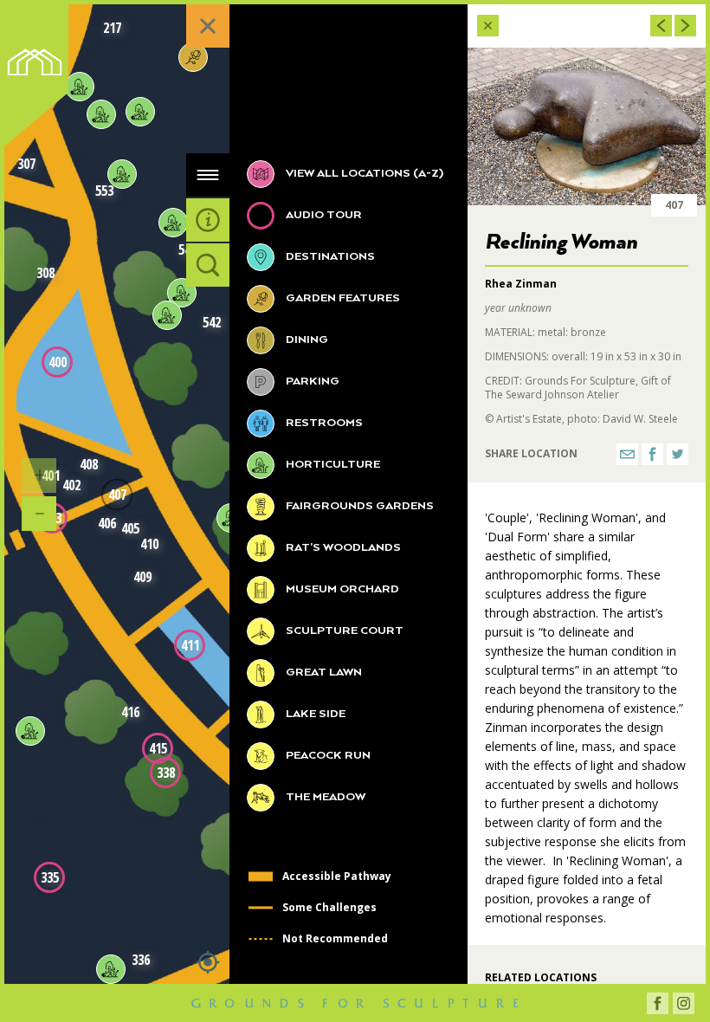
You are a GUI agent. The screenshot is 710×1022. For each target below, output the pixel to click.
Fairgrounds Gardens (358, 506)
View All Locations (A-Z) (363, 173)
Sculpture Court (343, 630)
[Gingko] (30, 731)
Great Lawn (322, 672)
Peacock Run (327, 755)
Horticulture (331, 464)
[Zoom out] (39, 513)
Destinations (329, 256)
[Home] (40, 79)
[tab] (207, 175)
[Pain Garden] (173, 222)
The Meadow (324, 797)
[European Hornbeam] (182, 292)
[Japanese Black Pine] (111, 969)
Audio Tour (322, 215)
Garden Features (341, 298)
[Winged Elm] (140, 111)
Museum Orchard (341, 589)
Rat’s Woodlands (342, 547)
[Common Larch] (79, 86)
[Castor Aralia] (101, 114)
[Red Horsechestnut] (167, 315)
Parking (311, 381)
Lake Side (314, 714)
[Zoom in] (39, 475)
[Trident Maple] (122, 174)
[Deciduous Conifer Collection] (193, 57)
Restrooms (323, 423)
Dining (305, 339)
